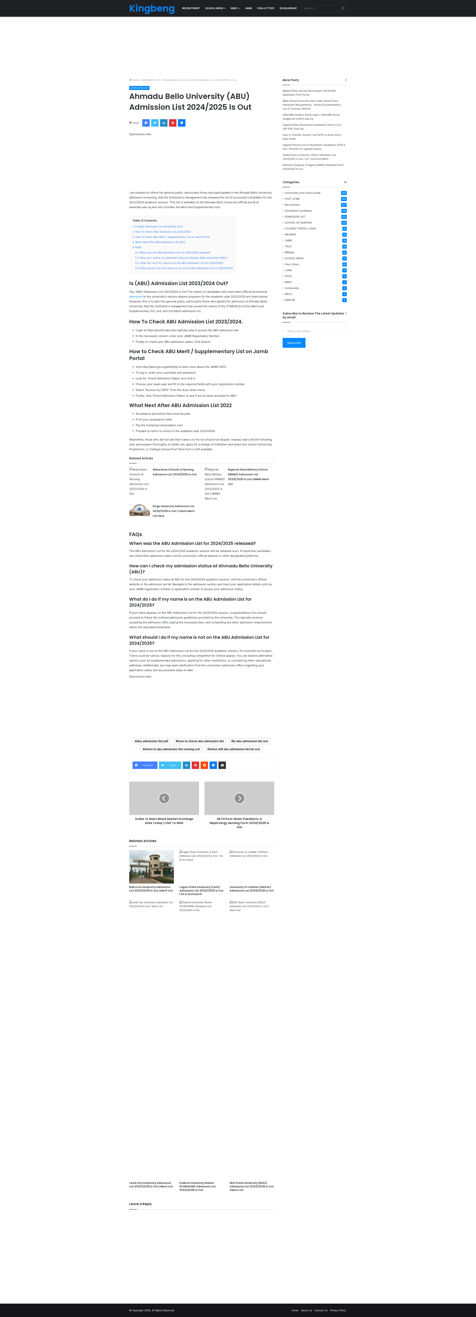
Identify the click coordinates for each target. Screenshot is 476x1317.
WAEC (234, 8)
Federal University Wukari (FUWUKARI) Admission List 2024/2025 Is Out (197, 1186)
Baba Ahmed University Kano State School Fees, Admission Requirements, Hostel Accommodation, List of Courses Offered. (312, 104)
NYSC (288, 276)
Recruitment (292, 204)
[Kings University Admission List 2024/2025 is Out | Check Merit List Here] (139, 510)
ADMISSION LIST (150, 79)
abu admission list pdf (152, 741)
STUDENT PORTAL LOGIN (300, 228)
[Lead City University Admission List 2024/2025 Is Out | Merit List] (151, 1039)
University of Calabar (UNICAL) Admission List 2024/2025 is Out (252, 888)
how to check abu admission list (201, 741)
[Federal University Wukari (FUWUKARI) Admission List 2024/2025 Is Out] (201, 1039)
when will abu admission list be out (234, 749)
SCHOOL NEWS (214, 8)
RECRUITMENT (191, 8)
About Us (306, 1310)
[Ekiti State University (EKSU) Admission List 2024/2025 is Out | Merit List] (252, 1039)
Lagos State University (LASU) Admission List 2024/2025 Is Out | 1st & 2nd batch (201, 890)
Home (135, 79)
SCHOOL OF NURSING (298, 222)
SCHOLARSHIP (288, 8)
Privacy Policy (338, 1310)
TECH (288, 246)
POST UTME (292, 198)
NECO (288, 294)
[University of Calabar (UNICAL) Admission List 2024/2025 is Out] (252, 867)
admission (136, 296)
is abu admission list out (250, 741)
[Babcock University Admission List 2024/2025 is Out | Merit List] (151, 867)
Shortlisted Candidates (298, 210)
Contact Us (321, 1310)
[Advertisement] (238, 46)
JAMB (248, 8)
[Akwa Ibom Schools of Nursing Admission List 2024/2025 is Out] (139, 481)
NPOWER (290, 234)
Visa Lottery (292, 264)
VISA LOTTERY (265, 8)
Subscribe (294, 343)
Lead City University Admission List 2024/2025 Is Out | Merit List (151, 1184)
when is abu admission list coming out (172, 749)
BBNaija (289, 252)
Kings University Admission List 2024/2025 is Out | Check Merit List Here (174, 511)
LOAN (288, 270)
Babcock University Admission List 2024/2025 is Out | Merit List (151, 888)
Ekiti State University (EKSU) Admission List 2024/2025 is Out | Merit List (252, 1186)
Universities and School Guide (303, 192)
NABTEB (290, 299)
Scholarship (292, 288)
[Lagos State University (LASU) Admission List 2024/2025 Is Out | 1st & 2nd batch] (201, 867)
